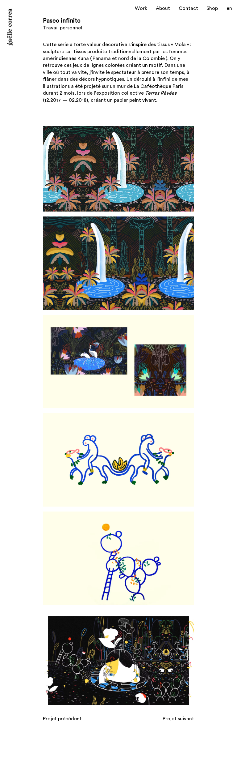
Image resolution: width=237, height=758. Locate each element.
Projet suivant (178, 718)
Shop (212, 8)
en (229, 8)
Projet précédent (62, 718)
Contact (188, 8)
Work (141, 8)
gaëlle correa (10, 27)
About (163, 8)
